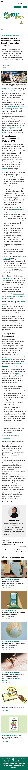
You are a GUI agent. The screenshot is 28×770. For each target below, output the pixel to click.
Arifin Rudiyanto (11, 616)
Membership (17, 7)
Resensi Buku (17, 735)
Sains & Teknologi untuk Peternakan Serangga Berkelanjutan (12, 542)
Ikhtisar (16, 579)
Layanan (14, 3)
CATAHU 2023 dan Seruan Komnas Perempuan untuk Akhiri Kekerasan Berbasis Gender (15, 548)
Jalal (7, 710)
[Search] (26, 30)
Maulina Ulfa (9, 65)
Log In (24, 7)
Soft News (16, 35)
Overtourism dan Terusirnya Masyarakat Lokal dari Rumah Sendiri (14, 569)
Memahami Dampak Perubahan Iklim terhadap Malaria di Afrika (14, 662)
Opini (15, 610)
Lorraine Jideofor (11, 585)
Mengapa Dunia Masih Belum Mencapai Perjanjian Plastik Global (14, 631)
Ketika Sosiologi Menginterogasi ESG (14, 695)
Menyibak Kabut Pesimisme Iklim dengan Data (14, 724)
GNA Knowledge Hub (6, 35)
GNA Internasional (22, 3)
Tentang (8, 3)
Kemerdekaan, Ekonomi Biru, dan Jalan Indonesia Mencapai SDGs (14, 600)
